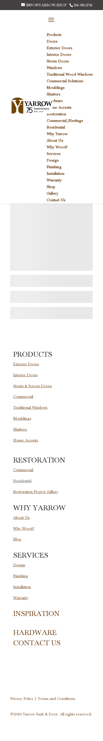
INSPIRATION (36, 613)
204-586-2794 (83, 5)
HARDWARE (35, 632)
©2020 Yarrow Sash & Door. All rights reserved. (51, 714)
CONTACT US (36, 643)
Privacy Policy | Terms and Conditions (42, 698)
